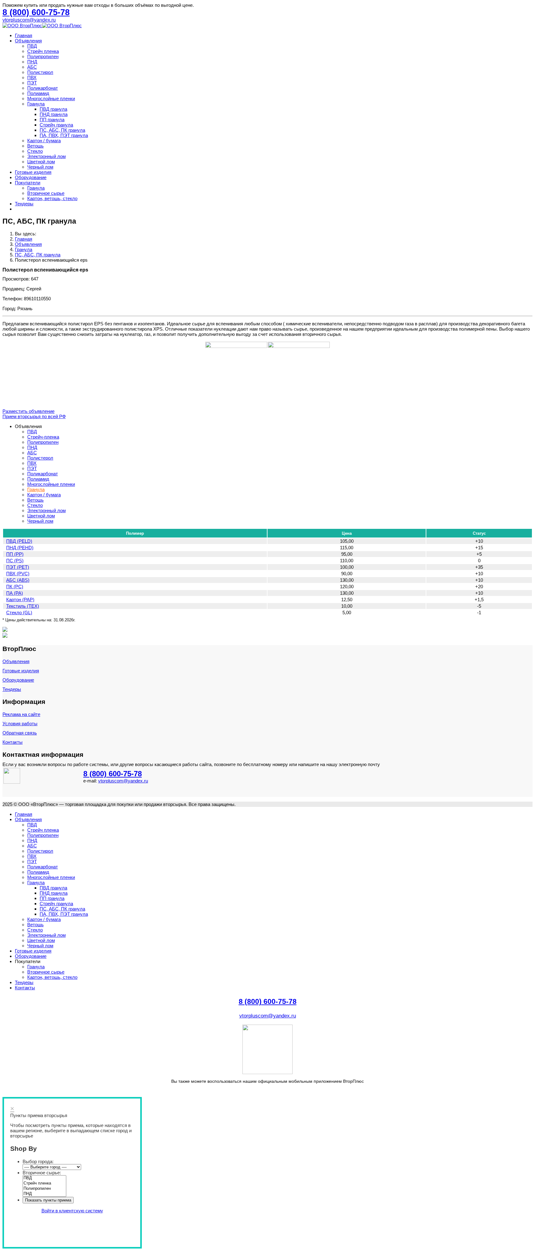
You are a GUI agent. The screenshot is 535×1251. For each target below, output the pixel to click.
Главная (23, 35)
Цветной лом (41, 161)
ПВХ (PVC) (17, 573)
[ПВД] (44, 1178)
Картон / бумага (44, 140)
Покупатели (27, 182)
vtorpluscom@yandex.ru (29, 20)
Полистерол (40, 458)
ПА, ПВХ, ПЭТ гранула (64, 135)
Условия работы (19, 723)
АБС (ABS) (17, 580)
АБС (32, 67)
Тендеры (24, 203)
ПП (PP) (15, 554)
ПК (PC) (14, 586)
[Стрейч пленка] (44, 1183)
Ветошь (35, 145)
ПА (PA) (14, 593)
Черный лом (40, 166)
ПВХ (32, 77)
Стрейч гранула (56, 124)
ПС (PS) (15, 560)
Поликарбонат (42, 88)
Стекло (35, 151)
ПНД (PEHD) (19, 547)
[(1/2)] (236, 373)
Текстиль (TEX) (22, 606)
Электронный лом (46, 156)
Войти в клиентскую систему (72, 1210)
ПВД (32, 46)
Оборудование (30, 177)
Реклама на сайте (21, 714)
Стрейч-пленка (43, 436)
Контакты (12, 742)
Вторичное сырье (45, 193)
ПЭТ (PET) (17, 567)
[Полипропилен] (44, 1188)
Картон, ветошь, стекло (52, 198)
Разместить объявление (28, 411)
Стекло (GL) (19, 612)
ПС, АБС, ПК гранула (62, 130)
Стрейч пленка (43, 51)
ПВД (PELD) (19, 541)
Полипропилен (43, 56)
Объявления (28, 40)
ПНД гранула (53, 114)
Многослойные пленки (51, 98)
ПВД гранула (53, 109)
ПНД (32, 61)
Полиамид (38, 93)
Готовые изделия (33, 172)
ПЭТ (32, 82)
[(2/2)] (299, 373)
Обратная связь (19, 732)
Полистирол (40, 72)
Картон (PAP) (20, 599)
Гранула (36, 103)
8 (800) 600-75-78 (112, 773)
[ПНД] (44, 1194)
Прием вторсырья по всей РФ (34, 416)
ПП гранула (52, 119)
